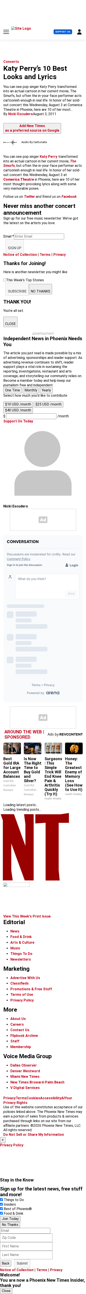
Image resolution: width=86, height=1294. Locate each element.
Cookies (33, 1098)
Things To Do (21, 954)
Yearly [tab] (46, 390)
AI (63, 1098)
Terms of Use (21, 994)
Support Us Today (18, 421)
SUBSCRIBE (17, 291)
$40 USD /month (18, 410)
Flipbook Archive (24, 1036)
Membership (20, 1047)
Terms (45, 255)
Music (15, 948)
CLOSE (10, 324)
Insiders (10, 1204)
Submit (22, 1263)
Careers (17, 1024)
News (14, 931)
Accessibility (50, 1098)
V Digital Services (25, 1088)
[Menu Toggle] (6, 32)
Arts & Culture (22, 942)
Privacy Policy (22, 1000)
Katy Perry (48, 156)
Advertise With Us (25, 978)
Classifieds (19, 983)
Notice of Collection (20, 255)
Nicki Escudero (20, 114)
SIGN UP (14, 248)
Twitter (29, 196)
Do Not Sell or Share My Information (33, 1134)
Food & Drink (21, 937)
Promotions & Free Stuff (31, 989)
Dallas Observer (23, 1065)
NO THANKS (40, 291)
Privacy (59, 255)
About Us (18, 1019)
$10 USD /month (18, 404)
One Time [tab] (12, 390)
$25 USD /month (49, 404)
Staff (14, 1041)
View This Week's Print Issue (27, 916)
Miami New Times (24, 1076)
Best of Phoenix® (18, 1209)
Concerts (11, 62)
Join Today (10, 1219)
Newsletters (20, 959)
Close (6, 1291)
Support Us (62, 31)
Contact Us (19, 1030)
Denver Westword (25, 1071)
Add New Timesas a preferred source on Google (32, 128)
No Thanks (10, 1225)
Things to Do (14, 1200)
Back (5, 1263)
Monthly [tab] (30, 390)
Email (8, 236)
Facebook (69, 196)
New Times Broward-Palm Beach (37, 1082)
